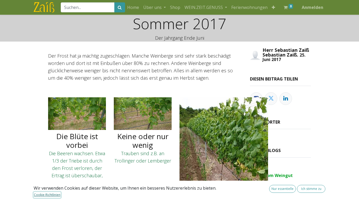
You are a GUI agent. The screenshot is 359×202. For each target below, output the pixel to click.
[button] (273, 7)
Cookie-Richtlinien (47, 195)
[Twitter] (271, 98)
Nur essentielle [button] (282, 188)
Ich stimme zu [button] (311, 188)
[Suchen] (119, 7)
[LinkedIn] (285, 98)
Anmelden (312, 7)
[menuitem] (133, 7)
